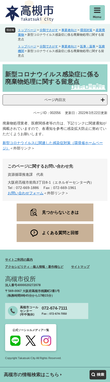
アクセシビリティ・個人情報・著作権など (34, 267)
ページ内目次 (55, 100)
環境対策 (86, 30)
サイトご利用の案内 (19, 259)
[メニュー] (97, 12)
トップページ (27, 30)
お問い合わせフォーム (25, 193)
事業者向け (69, 30)
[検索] (98, 374)
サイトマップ (80, 267)
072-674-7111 (54, 308)
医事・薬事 (87, 46)
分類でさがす (49, 30)
